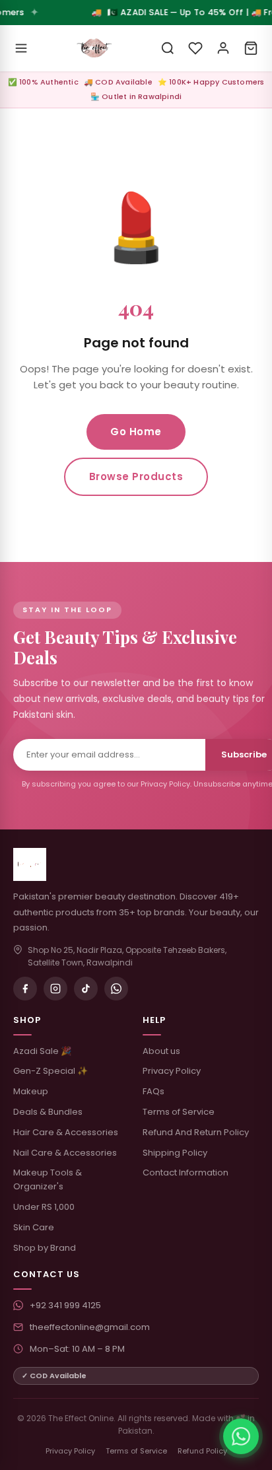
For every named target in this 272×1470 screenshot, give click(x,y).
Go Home (136, 431)
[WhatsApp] (116, 988)
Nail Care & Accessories (65, 1152)
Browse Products (136, 476)
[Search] (167, 48)
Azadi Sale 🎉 (42, 1051)
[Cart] (251, 48)
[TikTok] (86, 988)
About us (161, 1051)
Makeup (30, 1091)
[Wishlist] (195, 48)
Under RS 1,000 (44, 1207)
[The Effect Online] (94, 48)
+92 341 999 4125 (65, 1305)
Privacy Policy (172, 1071)
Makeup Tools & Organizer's (47, 1179)
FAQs (153, 1091)
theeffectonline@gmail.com (90, 1327)
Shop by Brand (44, 1248)
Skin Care (33, 1227)
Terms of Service (179, 1111)
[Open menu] (21, 48)
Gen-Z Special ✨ (50, 1071)
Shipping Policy (175, 1152)
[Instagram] (55, 988)
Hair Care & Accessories (65, 1132)
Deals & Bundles (48, 1111)
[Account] (223, 48)
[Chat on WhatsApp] (241, 1436)
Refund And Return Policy (196, 1132)
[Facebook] (25, 988)
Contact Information (185, 1172)
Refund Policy (202, 1451)
